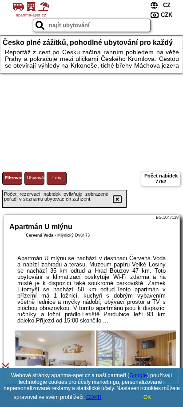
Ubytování (35, 177)
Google (138, 375)
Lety (56, 177)
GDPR (94, 397)
